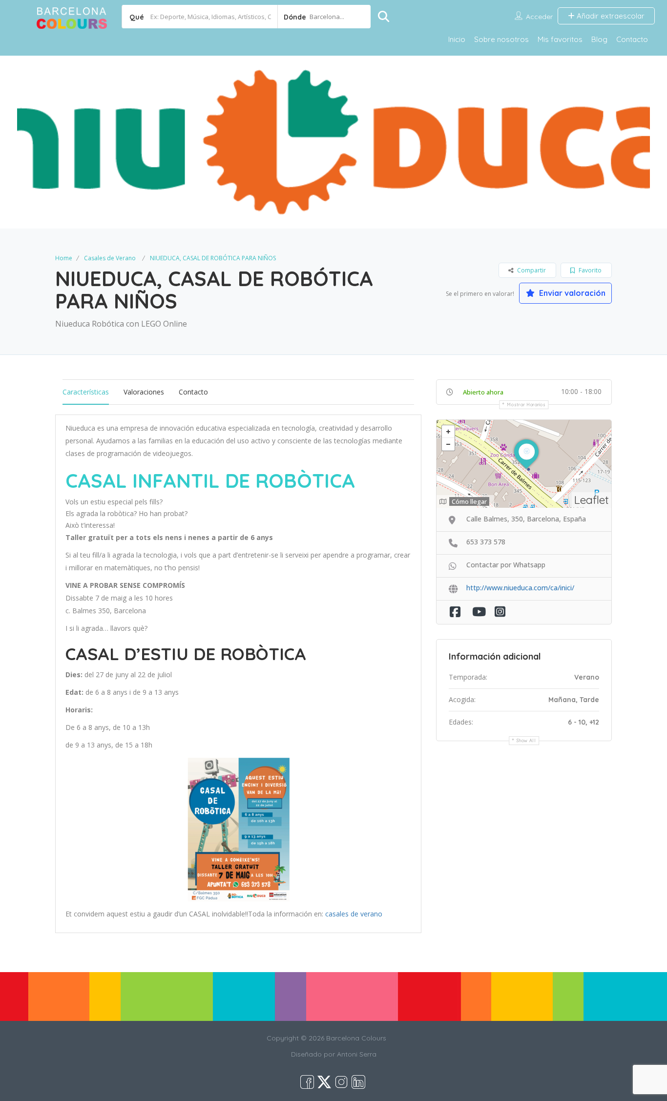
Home (63, 258)
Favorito (589, 270)
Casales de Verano (110, 258)
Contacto (632, 39)
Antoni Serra (356, 1054)
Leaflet (591, 500)
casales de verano (353, 913)
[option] (333, 142)
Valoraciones (144, 391)
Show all (526, 740)
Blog (599, 39)
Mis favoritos (560, 39)
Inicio (456, 39)
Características (86, 391)
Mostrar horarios (526, 404)
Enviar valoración (571, 293)
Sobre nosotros (501, 39)
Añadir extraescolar (610, 16)
